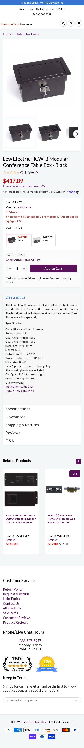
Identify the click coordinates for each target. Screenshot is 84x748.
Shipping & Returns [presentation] (22, 424)
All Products (12, 608)
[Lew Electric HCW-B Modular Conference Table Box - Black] (42, 79)
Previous (7, 134)
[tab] (42, 297)
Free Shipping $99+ (32, 2)
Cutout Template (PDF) (19, 390)
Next (77, 134)
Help (30, 8)
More (11, 248)
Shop (21, 8)
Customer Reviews (17, 618)
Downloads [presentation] (15, 416)
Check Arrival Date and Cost (23, 259)
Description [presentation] (15, 297)
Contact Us (41, 8)
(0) (33, 172)
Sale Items (10, 613)
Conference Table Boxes (34, 722)
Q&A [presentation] (9, 440)
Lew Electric (24, 207)
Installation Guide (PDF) (20, 386)
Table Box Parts (27, 34)
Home (7, 34)
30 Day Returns (54, 2)
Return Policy (58, 8)
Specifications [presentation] (18, 408)
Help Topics (11, 599)
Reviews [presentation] (12, 432)
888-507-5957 (43, 14)
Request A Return (16, 594)
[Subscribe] (76, 700)
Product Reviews (15, 622)
